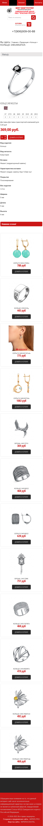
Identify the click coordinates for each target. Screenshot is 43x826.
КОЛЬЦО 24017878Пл (21, 624)
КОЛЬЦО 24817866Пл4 (21, 714)
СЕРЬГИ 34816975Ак (21, 398)
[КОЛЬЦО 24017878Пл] (21, 608)
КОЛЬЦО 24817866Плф (21, 759)
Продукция (24, 42)
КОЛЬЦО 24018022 (21, 488)
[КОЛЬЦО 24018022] (21, 473)
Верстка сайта (13, 822)
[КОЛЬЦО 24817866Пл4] (21, 699)
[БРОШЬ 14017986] (21, 563)
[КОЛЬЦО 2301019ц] (21, 293)
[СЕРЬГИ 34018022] (21, 518)
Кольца (33, 42)
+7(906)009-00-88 (23, 31)
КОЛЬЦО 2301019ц (21, 308)
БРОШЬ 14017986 (21, 579)
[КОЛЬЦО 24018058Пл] (21, 654)
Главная (14, 42)
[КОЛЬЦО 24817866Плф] (21, 744)
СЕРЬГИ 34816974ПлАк (21, 353)
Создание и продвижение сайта (15, 819)
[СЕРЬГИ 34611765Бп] (21, 248)
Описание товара (32, 256)
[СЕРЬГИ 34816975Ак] (21, 383)
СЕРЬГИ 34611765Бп (21, 263)
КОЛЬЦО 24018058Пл (21, 669)
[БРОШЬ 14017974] (21, 428)
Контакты (38, 3)
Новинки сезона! (9, 224)
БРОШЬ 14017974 (21, 443)
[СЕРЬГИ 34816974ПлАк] (21, 338)
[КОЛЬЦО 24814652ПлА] (21, 79)
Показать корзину (29, 24)
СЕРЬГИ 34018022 (21, 533)
